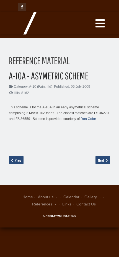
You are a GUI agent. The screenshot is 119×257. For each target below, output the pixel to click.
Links (66, 204)
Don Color (88, 119)
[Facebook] (22, 7)
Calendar (71, 197)
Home (27, 197)
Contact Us (86, 204)
